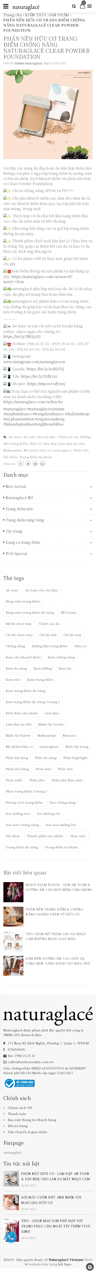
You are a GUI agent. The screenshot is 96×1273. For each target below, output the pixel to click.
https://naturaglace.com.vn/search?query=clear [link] (37, 279)
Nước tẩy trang (76, 746)
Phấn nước (14, 780)
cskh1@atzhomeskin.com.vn (31, 1062)
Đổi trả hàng (17, 1125)
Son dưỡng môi (18, 813)
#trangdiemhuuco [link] (48, 413)
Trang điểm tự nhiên (35, 457)
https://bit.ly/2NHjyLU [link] (22, 336)
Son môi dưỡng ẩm (61, 824)
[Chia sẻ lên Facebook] (20, 463)
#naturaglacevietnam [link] (45, 408)
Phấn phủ (37, 780)
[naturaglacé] (48, 1015)
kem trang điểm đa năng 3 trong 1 (33, 702)
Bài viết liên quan (24, 872)
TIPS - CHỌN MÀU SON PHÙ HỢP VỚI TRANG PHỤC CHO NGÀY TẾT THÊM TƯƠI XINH (55, 1226)
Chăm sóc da (68, 436)
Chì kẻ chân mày (19, 634)
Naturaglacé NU (19, 497)
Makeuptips (12, 450)
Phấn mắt (43, 769)
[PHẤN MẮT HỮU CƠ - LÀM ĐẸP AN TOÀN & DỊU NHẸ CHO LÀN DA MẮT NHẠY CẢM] (11, 1178)
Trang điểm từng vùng (25, 520)
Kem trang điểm (40, 679)
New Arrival (16, 486)
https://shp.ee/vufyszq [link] (46, 383)
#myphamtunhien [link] (18, 419)
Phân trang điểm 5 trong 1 (26, 791)
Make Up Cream (50, 724)
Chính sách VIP (20, 1107)
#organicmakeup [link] (50, 419)
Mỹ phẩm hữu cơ (37, 450)
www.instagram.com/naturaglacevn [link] (34, 361)
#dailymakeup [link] (77, 413)
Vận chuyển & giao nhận (27, 1132)
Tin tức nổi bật (21, 1163)
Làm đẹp (50, 443)
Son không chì (48, 813)
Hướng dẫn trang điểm (50, 646)
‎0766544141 (16, 1049)
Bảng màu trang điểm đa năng (30, 612)
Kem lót (65, 668)
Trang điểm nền (19, 508)
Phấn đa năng (45, 757)
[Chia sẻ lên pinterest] (35, 463)
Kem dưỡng (43, 668)
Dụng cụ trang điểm (23, 542)
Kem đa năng (16, 668)
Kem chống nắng (61, 657)
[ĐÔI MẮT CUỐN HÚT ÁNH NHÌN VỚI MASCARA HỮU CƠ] (11, 1201)
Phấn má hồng (17, 769)
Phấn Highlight (75, 757)
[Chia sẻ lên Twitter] (28, 463)
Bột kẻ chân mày (19, 623)
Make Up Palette (18, 735)
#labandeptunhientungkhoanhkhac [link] (33, 424)
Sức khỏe (10, 457)
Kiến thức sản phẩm (22, 713)
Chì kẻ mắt (48, 634)
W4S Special (16, 553)
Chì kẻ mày (72, 634)
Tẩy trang (14, 531)
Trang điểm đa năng (22, 847)
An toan (15, 436)
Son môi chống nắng (22, 824)
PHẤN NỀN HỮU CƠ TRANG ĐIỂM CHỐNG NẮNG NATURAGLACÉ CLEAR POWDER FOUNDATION (46, 47)
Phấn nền (81, 450)
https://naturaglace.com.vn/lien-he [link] (33, 401)
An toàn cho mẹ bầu (39, 436)
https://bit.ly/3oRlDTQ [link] (45, 368)
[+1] (42, 463)
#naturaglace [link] (14, 408)
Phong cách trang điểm (24, 802)
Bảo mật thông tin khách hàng (32, 1119)
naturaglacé (61, 450)
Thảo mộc (78, 836)
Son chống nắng (62, 802)
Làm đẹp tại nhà (71, 443)
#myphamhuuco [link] (17, 413)
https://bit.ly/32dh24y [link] (39, 376)
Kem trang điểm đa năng (25, 690)
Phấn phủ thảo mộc (67, 780)
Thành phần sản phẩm (45, 836)
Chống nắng (15, 646)
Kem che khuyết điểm (23, 657)
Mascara (69, 735)
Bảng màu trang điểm (23, 601)
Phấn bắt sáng (17, 757)
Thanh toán (17, 1113)
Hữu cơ (35, 443)
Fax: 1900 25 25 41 (21, 1055)
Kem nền (13, 679)
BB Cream (69, 612)
